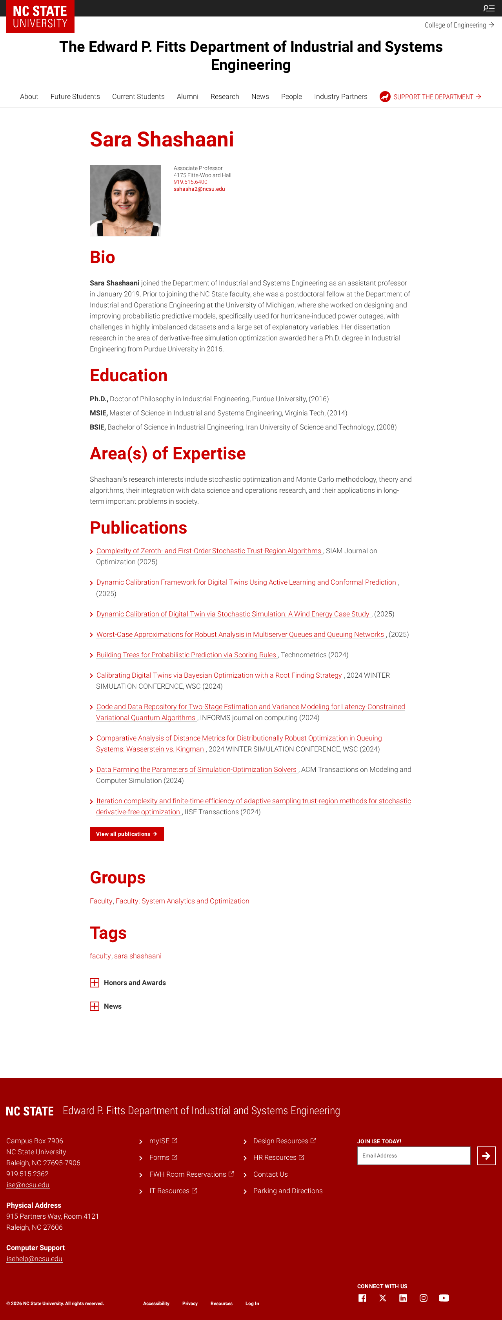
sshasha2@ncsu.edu (199, 189)
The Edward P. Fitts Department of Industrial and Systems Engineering (251, 55)
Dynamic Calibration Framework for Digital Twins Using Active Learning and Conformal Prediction (247, 582)
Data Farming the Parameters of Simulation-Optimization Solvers (197, 769)
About (29, 97)
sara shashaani (138, 956)
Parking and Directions (288, 1191)
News (260, 97)
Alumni (187, 97)
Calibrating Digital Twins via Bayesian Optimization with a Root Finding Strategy (220, 675)
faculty (100, 956)
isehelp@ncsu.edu (34, 1259)
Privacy (190, 1303)
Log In (252, 1303)
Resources (222, 1303)
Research (225, 97)
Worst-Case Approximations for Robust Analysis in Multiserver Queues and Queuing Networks (241, 634)
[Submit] (486, 1155)
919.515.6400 (190, 182)
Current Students (138, 97)
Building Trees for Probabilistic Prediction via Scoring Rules (187, 655)
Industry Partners (340, 97)
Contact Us (270, 1174)
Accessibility (156, 1303)
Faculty (101, 901)
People (291, 97)
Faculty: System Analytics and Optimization (182, 901)
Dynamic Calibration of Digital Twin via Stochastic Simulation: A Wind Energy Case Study (233, 614)
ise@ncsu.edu (28, 1185)
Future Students (75, 97)
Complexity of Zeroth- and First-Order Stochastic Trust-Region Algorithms (209, 551)
